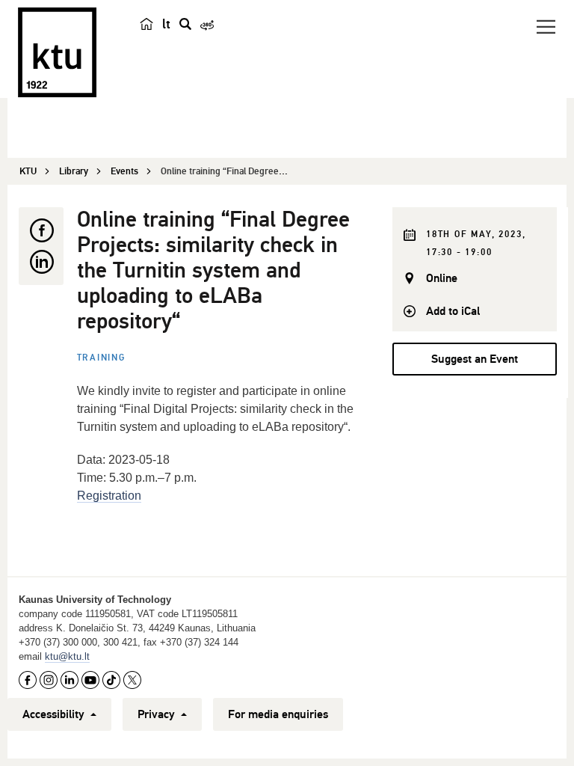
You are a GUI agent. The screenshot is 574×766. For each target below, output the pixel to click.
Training (101, 358)
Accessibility (54, 714)
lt (166, 24)
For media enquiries (278, 714)
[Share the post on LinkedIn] (41, 262)
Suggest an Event (474, 359)
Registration (109, 495)
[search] (185, 24)
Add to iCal (453, 311)
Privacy (158, 714)
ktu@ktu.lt (67, 656)
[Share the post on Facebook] (41, 230)
